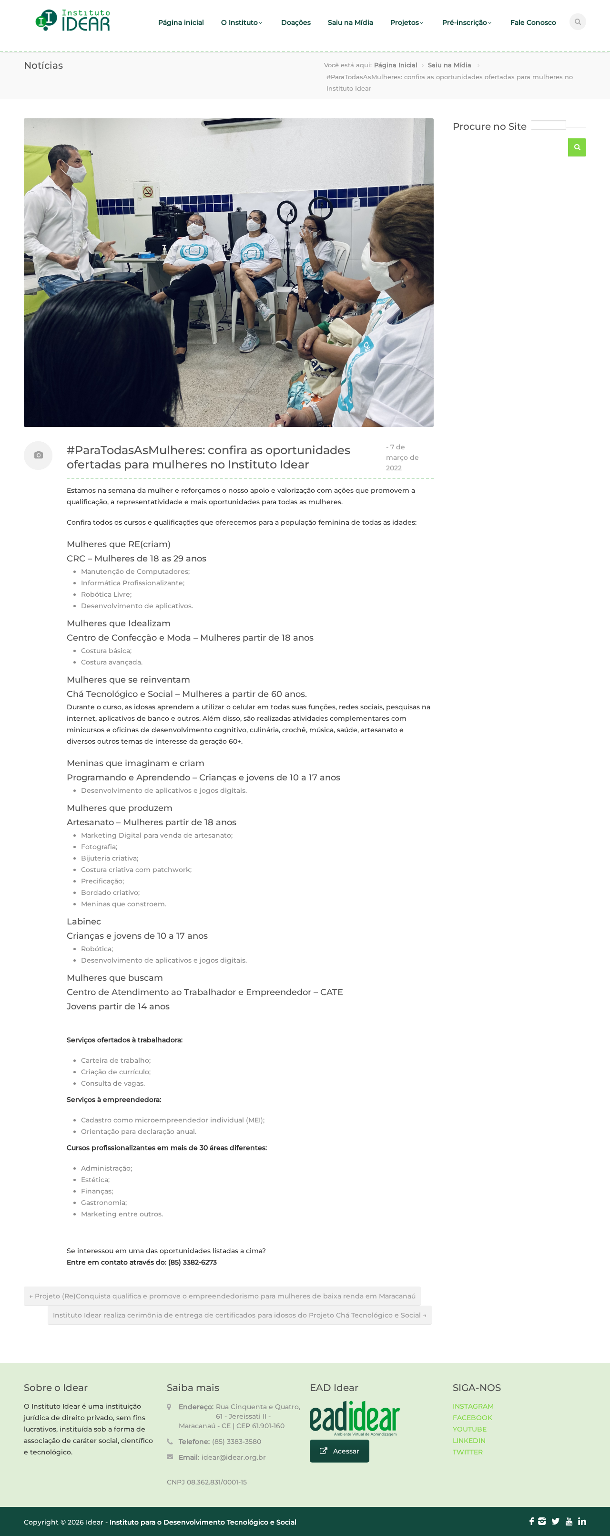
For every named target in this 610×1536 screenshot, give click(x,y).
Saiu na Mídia (350, 22)
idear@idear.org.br (234, 1457)
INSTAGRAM (473, 1406)
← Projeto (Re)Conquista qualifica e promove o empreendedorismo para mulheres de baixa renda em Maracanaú (222, 1296)
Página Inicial (395, 65)
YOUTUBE (470, 1429)
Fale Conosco (533, 22)
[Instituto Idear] (73, 30)
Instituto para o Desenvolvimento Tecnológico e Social (203, 1522)
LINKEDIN (469, 1440)
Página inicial (181, 22)
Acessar (346, 1451)
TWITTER (468, 1452)
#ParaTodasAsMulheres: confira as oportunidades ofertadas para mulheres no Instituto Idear (208, 457)
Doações (296, 22)
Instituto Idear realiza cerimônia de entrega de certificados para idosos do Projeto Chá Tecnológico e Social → (240, 1315)
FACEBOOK (472, 1417)
